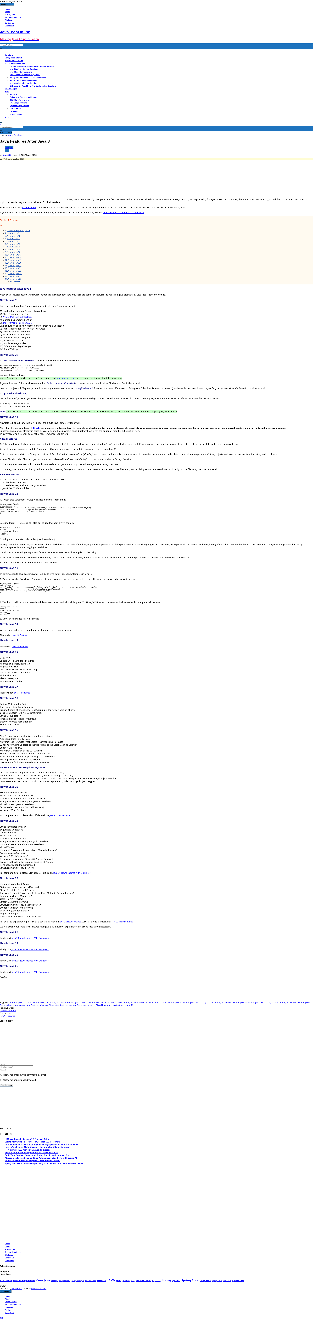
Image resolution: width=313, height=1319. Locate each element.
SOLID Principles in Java (19, 100)
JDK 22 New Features (122, 921)
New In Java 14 (13, 246)
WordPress (16, 1288)
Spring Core (227, 1281)
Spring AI (13, 95)
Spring (166, 1280)
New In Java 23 (14, 271)
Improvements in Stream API (17, 322)
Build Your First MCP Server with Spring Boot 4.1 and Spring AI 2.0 (37, 1155)
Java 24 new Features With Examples (30, 949)
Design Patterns (64, 1281)
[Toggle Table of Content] (2, 226)
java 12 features (137, 1002)
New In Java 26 (14, 279)
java (9, 135)
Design (54, 1280)
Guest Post (9, 26)
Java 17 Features (21, 692)
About (7, 12)
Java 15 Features (20, 646)
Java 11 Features (47, 1002)
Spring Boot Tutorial (13, 58)
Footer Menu (6, 1291)
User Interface (15, 109)
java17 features (104, 1005)
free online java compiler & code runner (123, 212)
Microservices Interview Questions (24, 83)
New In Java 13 (14, 244)
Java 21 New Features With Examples (71, 872)
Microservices (143, 1280)
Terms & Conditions (13, 17)
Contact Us (9, 23)
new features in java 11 (122, 1005)
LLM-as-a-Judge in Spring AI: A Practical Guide (27, 1139)
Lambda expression (65, 378)
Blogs (7, 117)
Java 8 (118, 1280)
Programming (156, 1281)
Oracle (36, 427)
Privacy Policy (11, 15)
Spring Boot (189, 1280)
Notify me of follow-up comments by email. (25, 1074)
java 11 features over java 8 (68, 1002)
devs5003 (7, 155)
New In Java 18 (14, 257)
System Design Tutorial (19, 106)
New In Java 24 (15, 273)
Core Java (9, 55)
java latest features (59, 1005)
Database (13, 111)
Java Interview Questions (15, 64)
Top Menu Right (7, 4)
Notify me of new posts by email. (19, 1079)
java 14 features (167, 1002)
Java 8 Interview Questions (21, 72)
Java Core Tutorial (8, 1010)
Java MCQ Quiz (11, 89)
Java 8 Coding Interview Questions (24, 69)
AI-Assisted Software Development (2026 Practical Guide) (32, 1160)
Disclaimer (9, 20)
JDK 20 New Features (60, 815)
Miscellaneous (16, 114)
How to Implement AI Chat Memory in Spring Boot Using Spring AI (37, 1147)
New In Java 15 (13, 249)
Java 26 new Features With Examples (30, 972)
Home (7, 9)
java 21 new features (295, 1002)
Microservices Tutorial (14, 61)
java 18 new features (230, 1002)
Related (17, 281)
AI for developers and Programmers (17, 1280)
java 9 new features (17, 1005)
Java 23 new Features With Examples (30, 938)
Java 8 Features (28, 207)
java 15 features (182, 1002)
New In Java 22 (14, 268)
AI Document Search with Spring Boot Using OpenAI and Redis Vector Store (41, 1144)
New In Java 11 (13, 238)
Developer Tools (90, 1281)
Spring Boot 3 (205, 1280)
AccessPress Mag (39, 1288)
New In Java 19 (14, 260)
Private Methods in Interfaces (17, 316)
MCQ (133, 1280)
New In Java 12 (13, 241)
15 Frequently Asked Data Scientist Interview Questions (33, 86)
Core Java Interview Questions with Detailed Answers (32, 66)
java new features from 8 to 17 (82, 1005)
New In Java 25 (14, 276)
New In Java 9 (13, 233)
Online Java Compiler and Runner (24, 97)
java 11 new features (119, 1002)
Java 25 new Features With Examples (30, 960)
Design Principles (78, 1281)
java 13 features (152, 1002)
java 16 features (197, 1002)
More (7, 92)
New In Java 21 (14, 265)
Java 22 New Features (70, 921)
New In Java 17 (14, 254)
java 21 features (277, 1002)
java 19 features (247, 1002)
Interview (101, 1280)
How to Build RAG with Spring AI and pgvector (27, 1149)
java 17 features (212, 1002)
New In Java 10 (14, 236)
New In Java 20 (14, 263)
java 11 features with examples (95, 1002)
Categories (5, 1271)
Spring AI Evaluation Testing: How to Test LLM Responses (32, 1141)
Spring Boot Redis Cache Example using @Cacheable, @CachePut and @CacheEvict (45, 1163)
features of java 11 (15, 1002)
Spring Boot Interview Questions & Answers (28, 78)
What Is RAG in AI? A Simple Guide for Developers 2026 (31, 1152)
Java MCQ (126, 1281)
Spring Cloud (217, 1281)
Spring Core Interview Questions (23, 80)
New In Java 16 (13, 252)
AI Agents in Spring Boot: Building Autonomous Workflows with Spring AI (41, 1158)
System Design (238, 1281)
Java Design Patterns (18, 103)
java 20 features (262, 1002)
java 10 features (32, 1002)
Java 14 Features (20, 635)
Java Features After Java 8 (18, 230)
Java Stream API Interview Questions (25, 75)
